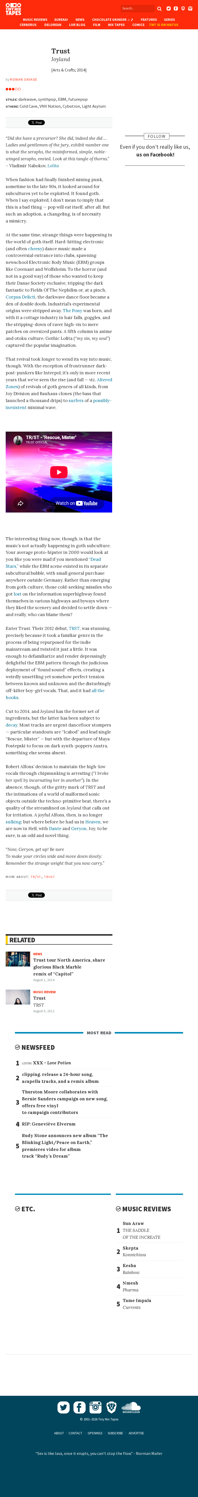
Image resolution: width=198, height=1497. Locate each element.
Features (149, 19)
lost (17, 594)
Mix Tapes (116, 25)
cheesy (35, 249)
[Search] (159, 8)
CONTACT (75, 1433)
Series (169, 19)
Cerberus (28, 25)
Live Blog (77, 25)
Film (96, 25)
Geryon (79, 828)
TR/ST (36, 876)
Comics (138, 25)
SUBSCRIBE (115, 1433)
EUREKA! (61, 19)
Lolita (53, 166)
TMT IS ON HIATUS (163, 25)
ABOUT (59, 1433)
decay (11, 725)
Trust (49, 876)
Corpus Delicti (20, 297)
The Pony (72, 310)
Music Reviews (35, 19)
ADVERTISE (136, 1433)
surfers (76, 400)
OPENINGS (95, 1433)
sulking (13, 822)
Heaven (93, 822)
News (80, 19)
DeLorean (52, 25)
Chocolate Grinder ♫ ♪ (112, 19)
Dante (55, 828)
